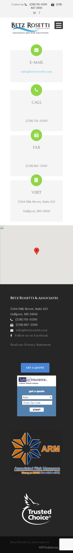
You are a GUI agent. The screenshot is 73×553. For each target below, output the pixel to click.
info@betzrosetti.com (36, 71)
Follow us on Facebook (31, 335)
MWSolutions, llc (51, 547)
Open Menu (59, 25)
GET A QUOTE (35, 367)
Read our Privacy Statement (30, 345)
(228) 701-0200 (39, 4)
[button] (37, 251)
